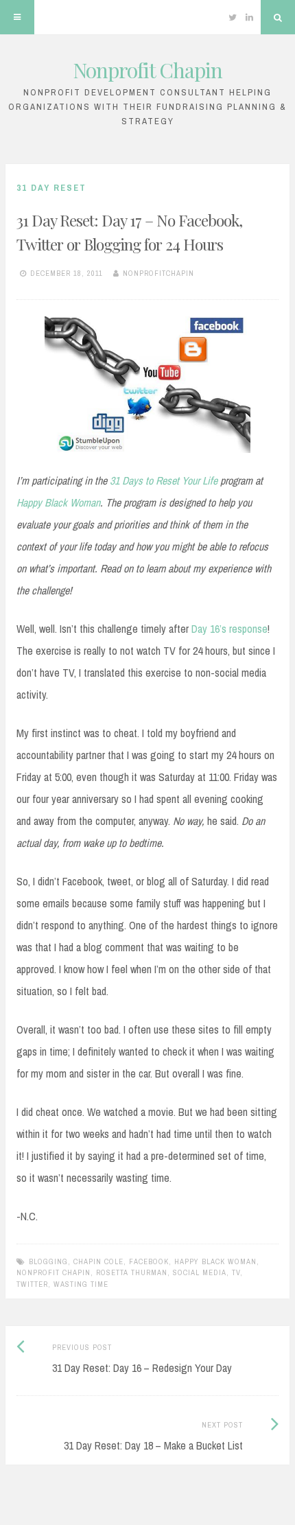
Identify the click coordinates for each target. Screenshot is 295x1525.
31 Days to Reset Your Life (163, 480)
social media (199, 1272)
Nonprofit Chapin (147, 70)
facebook (149, 1261)
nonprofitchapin (158, 273)
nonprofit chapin (53, 1272)
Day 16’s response (229, 628)
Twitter (32, 1284)
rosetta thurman (131, 1272)
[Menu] (17, 17)
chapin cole (98, 1261)
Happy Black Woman (58, 502)
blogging (48, 1261)
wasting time (81, 1284)
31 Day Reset (51, 188)
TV (236, 1272)
